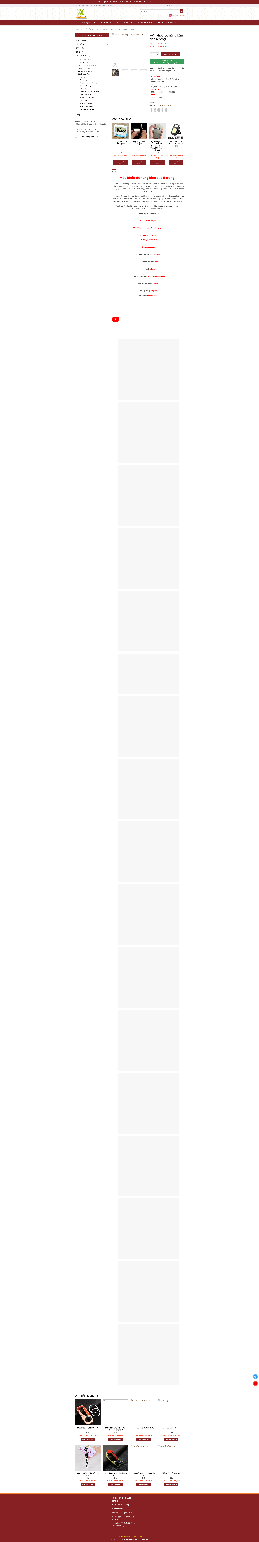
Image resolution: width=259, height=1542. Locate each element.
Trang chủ (78, 29)
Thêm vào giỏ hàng (170, 54)
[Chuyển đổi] (107, 44)
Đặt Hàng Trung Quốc (98, 5)
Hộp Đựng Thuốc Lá (87, 94)
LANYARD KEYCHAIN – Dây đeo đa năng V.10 (115, 1429)
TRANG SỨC (97, 23)
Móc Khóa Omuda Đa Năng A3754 (116, 1474)
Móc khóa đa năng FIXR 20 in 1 (143, 1474)
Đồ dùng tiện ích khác (126, 29)
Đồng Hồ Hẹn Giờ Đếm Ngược (120, 142)
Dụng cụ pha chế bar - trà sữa (88, 59)
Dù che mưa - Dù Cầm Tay (89, 83)
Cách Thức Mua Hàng (82, 5)
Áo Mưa (82, 77)
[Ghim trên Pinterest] (162, 110)
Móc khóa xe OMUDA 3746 (143, 1428)
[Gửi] (181, 11)
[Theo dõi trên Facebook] (183, 5)
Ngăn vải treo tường (86, 106)
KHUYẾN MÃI (159, 23)
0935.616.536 (88, 137)
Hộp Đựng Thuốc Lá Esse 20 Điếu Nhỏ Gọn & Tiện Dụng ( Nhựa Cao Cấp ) (157, 145)
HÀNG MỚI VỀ (171, 23)
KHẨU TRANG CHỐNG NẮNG (141, 23)
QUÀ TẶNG (86, 23)
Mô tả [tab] (114, 171)
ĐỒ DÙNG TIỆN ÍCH (121, 23)
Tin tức (134, 1536)
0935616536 (156, 2)
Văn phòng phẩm (84, 71)
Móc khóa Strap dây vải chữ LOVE (88, 1474)
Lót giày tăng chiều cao (86, 65)
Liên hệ (140, 1536)
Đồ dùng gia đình (109, 29)
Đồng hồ (79, 115)
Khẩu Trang (84, 100)
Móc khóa (160, 105)
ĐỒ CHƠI (107, 23)
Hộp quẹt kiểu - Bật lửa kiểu (89, 92)
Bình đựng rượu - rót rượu (88, 80)
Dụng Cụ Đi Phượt (84, 62)
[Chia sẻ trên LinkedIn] (166, 110)
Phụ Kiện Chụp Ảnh (84, 68)
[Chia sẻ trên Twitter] (155, 110)
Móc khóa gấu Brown (171, 1428)
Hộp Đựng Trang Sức (87, 97)
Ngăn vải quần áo (86, 103)
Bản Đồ (110, 5)
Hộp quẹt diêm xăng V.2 (139, 142)
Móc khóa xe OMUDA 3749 (87, 1428)
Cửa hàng (127, 1536)
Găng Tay (83, 89)
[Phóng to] (115, 65)
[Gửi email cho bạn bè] (159, 110)
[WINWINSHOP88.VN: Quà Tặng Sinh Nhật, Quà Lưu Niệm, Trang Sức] (85, 13)
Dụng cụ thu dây (85, 86)
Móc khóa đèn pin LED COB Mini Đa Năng (176, 143)
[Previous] (115, 50)
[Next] (143, 50)
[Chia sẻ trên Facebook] (151, 110)
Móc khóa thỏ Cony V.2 (171, 1473)
